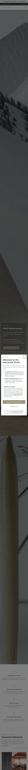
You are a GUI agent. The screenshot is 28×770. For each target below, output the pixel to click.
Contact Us (14, 406)
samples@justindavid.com (17, 411)
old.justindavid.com (17, 394)
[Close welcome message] (24, 356)
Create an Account (15, 402)
